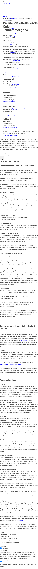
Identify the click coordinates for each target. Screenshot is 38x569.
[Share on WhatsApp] (5, 72)
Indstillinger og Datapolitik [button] (7, 153)
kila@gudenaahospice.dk (9, 88)
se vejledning (24, 340)
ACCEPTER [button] (22, 153)
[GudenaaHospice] (17, 4)
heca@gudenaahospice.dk (10, 127)
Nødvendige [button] (3, 546)
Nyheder (5, 16)
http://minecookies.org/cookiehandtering (10, 364)
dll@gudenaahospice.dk (9, 101)
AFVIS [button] (17, 153)
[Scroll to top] (0, 137)
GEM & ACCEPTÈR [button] (5, 568)
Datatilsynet (20, 520)
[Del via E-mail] (5, 74)
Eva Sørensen (16, 34)
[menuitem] (19, 13)
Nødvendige (5, 548)
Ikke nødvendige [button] (4, 560)
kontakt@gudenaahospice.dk (10, 115)
